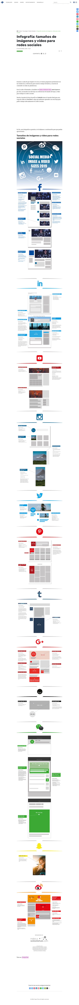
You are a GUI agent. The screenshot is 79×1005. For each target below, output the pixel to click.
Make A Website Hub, (45, 89)
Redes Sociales (32, 31)
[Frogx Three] (2, 2)
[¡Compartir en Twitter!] (43, 53)
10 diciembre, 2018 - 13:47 (24, 48)
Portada (20, 31)
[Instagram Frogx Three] (76, 2)
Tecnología (9, 2)
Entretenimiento (30, 2)
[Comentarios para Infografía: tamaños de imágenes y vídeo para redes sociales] (59, 51)
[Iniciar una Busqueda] (70, 2)
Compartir (61, 51)
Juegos (16, 2)
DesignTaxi (25, 957)
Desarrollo (40, 2)
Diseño (22, 2)
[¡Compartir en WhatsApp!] (45, 53)
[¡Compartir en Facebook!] (41, 53)
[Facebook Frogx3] (74, 2)
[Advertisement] (39, 17)
